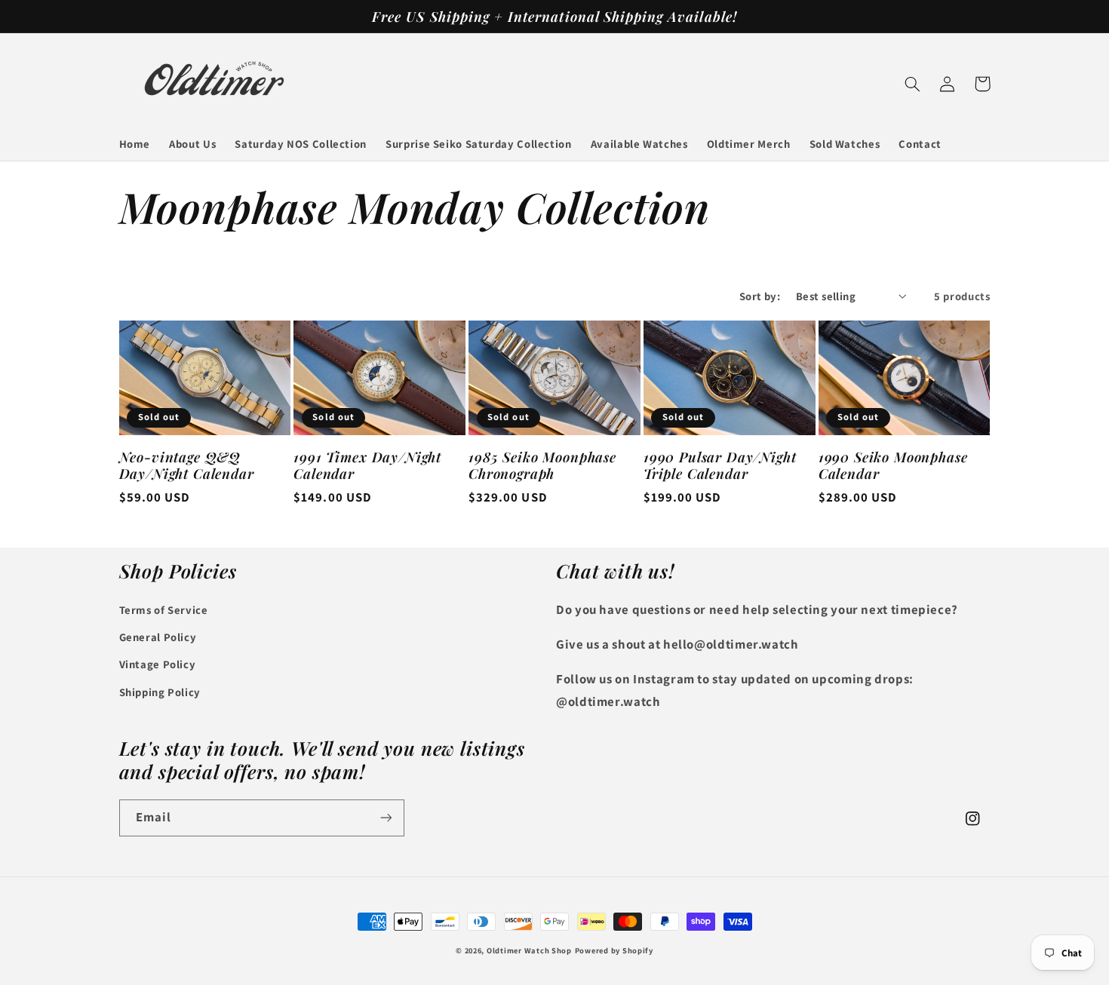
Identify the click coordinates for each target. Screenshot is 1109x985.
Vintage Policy (157, 664)
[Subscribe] (385, 817)
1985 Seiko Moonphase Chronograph (542, 466)
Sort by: (759, 296)
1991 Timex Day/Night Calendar (367, 466)
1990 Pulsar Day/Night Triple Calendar (720, 466)
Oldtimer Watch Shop (529, 950)
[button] (912, 83)
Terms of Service (163, 610)
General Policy (158, 637)
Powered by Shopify (614, 950)
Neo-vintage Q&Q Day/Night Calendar (186, 466)
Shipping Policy (160, 692)
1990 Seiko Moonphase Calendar (893, 466)
